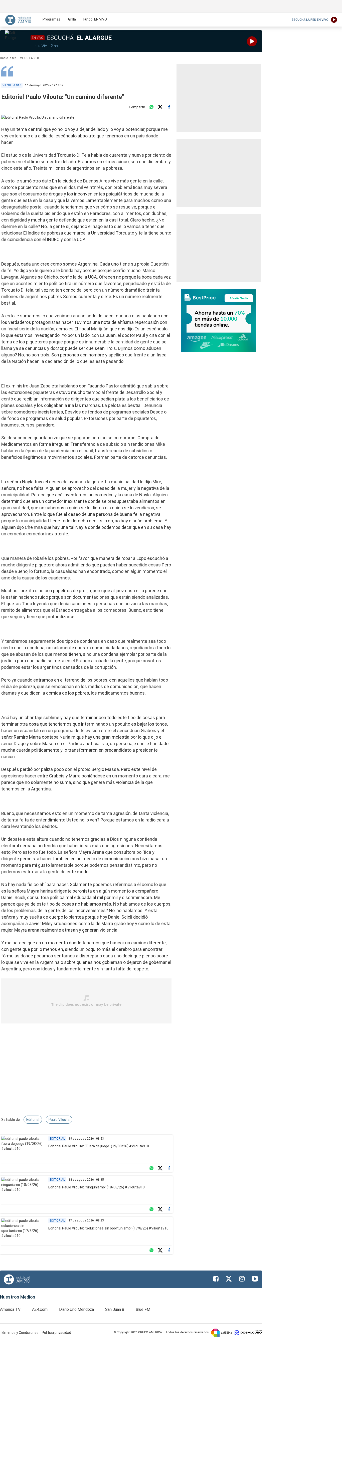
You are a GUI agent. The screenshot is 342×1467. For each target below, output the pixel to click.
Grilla (72, 19)
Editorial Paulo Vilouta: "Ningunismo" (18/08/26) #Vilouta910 (96, 1187)
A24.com (40, 1309)
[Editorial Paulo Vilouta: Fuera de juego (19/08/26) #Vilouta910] (23, 1148)
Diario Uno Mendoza (76, 1309)
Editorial (32, 1120)
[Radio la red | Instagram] (242, 1279)
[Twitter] (160, 107)
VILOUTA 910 (29, 58)
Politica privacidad (56, 1333)
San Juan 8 (114, 1309)
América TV (10, 1309)
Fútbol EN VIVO (95, 19)
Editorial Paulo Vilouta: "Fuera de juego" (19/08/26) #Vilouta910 (98, 1146)
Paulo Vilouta (59, 1120)
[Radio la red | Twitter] (229, 1279)
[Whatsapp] (151, 107)
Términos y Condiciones (19, 1333)
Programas (52, 19)
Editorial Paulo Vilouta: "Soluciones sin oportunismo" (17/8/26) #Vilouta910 (108, 1228)
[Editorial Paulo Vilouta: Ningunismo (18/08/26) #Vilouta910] (23, 1189)
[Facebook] (169, 107)
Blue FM (143, 1309)
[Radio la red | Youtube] (255, 1279)
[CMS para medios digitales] (248, 1332)
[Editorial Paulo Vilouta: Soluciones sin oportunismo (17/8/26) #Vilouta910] (23, 1230)
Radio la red (8, 58)
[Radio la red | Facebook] (216, 1279)
